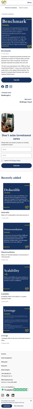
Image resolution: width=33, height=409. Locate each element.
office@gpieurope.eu (6, 376)
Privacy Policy (16, 160)
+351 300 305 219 (6, 373)
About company (5, 370)
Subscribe (16, 165)
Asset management (6, 358)
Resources (4, 366)
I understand (6, 406)
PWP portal (4, 362)
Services (3, 354)
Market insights (23, 7)
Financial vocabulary (11, 7)
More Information (18, 406)
